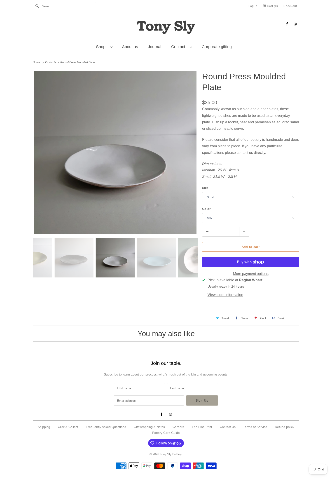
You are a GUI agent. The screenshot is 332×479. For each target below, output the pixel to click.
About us (130, 47)
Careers (178, 427)
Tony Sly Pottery (171, 454)
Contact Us (228, 427)
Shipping (44, 427)
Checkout (290, 6)
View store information (225, 295)
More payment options (251, 274)
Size (205, 188)
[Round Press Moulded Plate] (115, 152)
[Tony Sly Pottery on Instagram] (295, 24)
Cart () (272, 6)
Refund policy (284, 427)
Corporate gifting (217, 47)
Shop (102, 47)
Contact (179, 47)
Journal (154, 47)
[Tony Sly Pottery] (166, 28)
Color (206, 209)
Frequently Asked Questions (106, 427)
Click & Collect (68, 427)
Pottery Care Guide (166, 432)
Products (51, 62)
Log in (252, 6)
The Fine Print (202, 427)
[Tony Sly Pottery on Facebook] (287, 24)
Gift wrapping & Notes (149, 427)
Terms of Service (255, 427)
